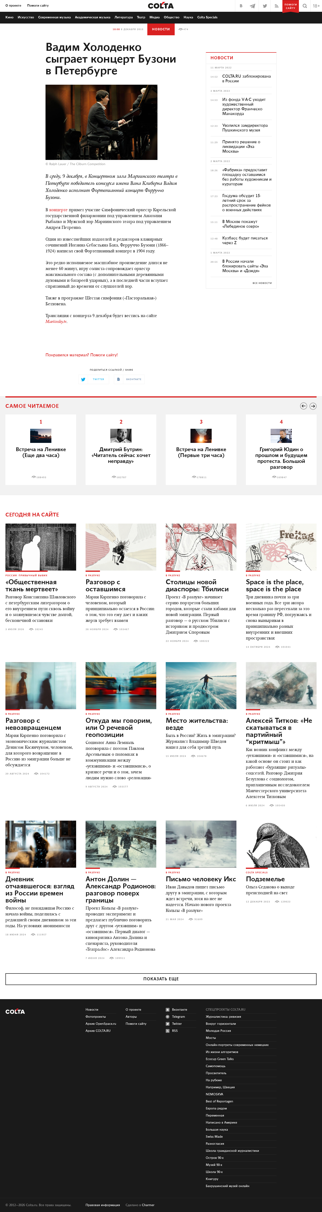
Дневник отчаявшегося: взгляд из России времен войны (39, 890)
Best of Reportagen (219, 1101)
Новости (161, 29)
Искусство (26, 17)
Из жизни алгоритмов (222, 1052)
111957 (42, 935)
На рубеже (214, 1080)
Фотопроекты (96, 1016)
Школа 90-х (214, 1172)
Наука (188, 17)
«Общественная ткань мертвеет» (31, 586)
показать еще (161, 979)
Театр (141, 17)
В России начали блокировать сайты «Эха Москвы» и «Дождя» (245, 266)
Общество (171, 17)
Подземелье (265, 879)
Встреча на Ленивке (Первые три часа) (201, 452)
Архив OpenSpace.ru (101, 1023)
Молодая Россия (218, 1031)
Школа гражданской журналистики (232, 1150)
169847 (282, 477)
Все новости (262, 283)
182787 (122, 477)
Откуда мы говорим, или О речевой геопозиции (119, 728)
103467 (124, 629)
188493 (41, 477)
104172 (45, 774)
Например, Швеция (220, 1087)
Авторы (131, 1016)
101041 (286, 647)
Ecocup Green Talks (220, 1059)
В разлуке (93, 575)
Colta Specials (207, 17)
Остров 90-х (215, 1158)
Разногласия (215, 1143)
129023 (286, 902)
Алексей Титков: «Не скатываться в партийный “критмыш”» (279, 731)
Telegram (178, 1016)
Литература (124, 17)
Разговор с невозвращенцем (33, 724)
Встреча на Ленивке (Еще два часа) (41, 452)
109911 (120, 958)
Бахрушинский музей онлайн (227, 1186)
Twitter (177, 1023)
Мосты (211, 1038)
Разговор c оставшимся (105, 586)
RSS (175, 1031)
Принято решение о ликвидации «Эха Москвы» (241, 147)
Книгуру (212, 1179)
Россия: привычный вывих (26, 575)
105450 (280, 805)
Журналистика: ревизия (223, 1016)
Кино (9, 17)
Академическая (92, 17)
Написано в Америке (221, 1122)
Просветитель (216, 1073)
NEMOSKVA (214, 1094)
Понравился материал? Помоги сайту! (81, 355)
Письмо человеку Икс (201, 879)
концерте (58, 210)
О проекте (13, 5)
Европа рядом (216, 1108)
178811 (202, 477)
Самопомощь (215, 1066)
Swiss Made (214, 1136)
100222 (204, 641)
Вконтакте (179, 1009)
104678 (202, 756)
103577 (123, 787)
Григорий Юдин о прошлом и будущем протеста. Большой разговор (281, 458)
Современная (54, 17)
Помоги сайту (38, 5)
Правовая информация (103, 1205)
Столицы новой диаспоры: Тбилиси (197, 586)
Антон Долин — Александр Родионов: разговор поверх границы (121, 890)
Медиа (154, 17)
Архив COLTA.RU (98, 1031)
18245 (39, 629)
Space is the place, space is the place (275, 586)
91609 (198, 919)
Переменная (215, 1115)
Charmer (148, 1205)
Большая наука (217, 1129)
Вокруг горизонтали (221, 1023)
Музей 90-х (214, 1165)
